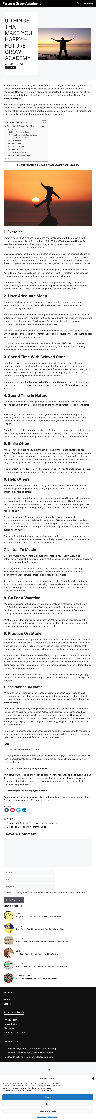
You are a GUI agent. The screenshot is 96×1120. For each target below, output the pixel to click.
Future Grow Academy (22, 4)
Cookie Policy (42, 1117)
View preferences (48, 1111)
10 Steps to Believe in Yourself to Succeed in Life (28, 1057)
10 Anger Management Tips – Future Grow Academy (30, 1048)
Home (7, 999)
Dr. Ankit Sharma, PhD (14, 64)
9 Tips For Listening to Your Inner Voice (26, 827)
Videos (7, 1004)
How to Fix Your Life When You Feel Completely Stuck (40, 929)
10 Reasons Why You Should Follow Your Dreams (28, 1052)
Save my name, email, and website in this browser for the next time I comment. (46, 892)
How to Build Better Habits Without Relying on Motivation (42, 941)
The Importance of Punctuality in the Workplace (38, 954)
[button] (92, 1078)
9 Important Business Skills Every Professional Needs (34, 823)
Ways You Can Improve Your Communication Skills (39, 916)
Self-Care (10, 68)
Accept (48, 1097)
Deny (48, 1104)
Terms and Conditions (15, 1032)
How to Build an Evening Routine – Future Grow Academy (42, 966)
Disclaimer (9, 1028)
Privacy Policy (53, 1117)
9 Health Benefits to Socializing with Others (36, 979)
